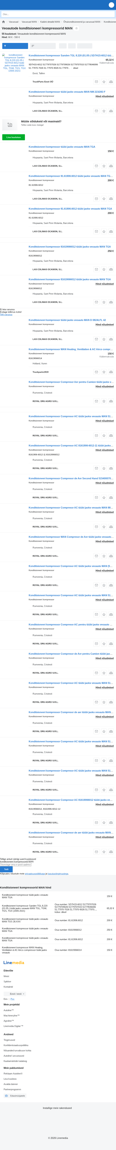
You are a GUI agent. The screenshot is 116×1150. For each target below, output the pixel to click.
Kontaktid (8, 986)
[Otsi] (112, 14)
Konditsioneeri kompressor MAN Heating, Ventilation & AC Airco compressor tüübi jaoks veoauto (24, 950)
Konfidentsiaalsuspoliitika (16, 1045)
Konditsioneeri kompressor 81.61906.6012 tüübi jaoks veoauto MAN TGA (70, 208)
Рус (12, 999)
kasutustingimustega (58, 873)
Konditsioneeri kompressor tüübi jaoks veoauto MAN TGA (62, 147)
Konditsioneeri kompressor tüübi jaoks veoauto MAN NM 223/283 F (67, 92)
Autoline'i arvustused (14, 1055)
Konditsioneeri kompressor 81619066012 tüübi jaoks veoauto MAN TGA (70, 246)
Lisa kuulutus (13, 137)
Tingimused (9, 1040)
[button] (111, 5)
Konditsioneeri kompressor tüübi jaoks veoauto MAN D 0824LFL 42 (67, 320)
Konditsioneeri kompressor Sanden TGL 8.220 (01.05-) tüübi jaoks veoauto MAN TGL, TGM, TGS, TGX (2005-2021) (24, 908)
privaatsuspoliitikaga (35, 873)
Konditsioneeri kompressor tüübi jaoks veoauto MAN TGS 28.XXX (25, 920)
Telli (6, 869)
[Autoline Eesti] (19, 5)
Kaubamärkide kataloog (15, 1061)
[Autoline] (3, 22)
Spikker (7, 981)
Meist (6, 976)
